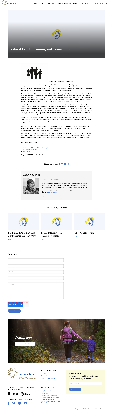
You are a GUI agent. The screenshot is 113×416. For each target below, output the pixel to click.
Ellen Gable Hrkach (34, 54)
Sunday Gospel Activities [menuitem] (64, 3)
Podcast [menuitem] (43, 3)
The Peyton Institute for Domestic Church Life (51, 402)
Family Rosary (45, 393)
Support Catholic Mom (25, 344)
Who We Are (45, 373)
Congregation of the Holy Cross (50, 397)
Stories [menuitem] (35, 3)
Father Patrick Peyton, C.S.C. (49, 399)
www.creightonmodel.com (30, 150)
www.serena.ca (27, 151)
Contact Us (44, 376)
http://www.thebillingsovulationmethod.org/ (35, 148)
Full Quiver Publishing (52, 193)
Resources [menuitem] (76, 3)
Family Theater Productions (49, 395)
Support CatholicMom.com (48, 378)
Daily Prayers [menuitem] (51, 3)
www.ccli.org (26, 146)
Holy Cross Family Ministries (49, 391)
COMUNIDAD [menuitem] (85, 3)
